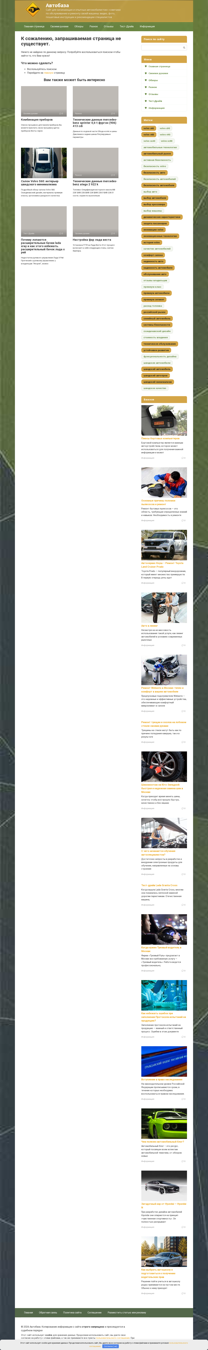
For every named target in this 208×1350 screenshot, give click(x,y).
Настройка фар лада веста (92, 239)
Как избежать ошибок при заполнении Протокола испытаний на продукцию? (163, 1017)
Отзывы (109, 26)
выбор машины (153, 210)
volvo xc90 (167, 140)
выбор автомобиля (155, 197)
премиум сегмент (154, 299)
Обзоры (78, 26)
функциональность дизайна (160, 356)
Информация (147, 26)
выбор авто (150, 191)
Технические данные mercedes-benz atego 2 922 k (95, 182)
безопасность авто (154, 172)
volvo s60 (149, 128)
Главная (28, 1312)
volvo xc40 (149, 140)
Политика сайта (72, 1312)
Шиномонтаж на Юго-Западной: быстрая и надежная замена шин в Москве (162, 788)
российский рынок (155, 312)
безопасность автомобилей (160, 179)
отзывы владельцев (155, 280)
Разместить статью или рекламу (127, 1312)
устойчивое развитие (156, 350)
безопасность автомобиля (159, 185)
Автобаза (57, 5)
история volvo (152, 242)
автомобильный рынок (157, 153)
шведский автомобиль (157, 369)
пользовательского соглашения (113, 1338)
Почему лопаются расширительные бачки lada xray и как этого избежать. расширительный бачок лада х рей (43, 246)
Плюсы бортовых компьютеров (160, 438)
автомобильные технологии (160, 147)
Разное (94, 26)
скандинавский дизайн (157, 331)
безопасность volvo (155, 166)
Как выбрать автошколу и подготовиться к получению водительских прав (158, 1273)
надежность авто (153, 261)
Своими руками (59, 26)
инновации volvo (153, 229)
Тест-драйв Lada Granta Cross (159, 885)
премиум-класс (152, 286)
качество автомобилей (157, 248)
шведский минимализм (158, 381)
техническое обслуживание (160, 343)
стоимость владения (156, 337)
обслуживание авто (155, 274)
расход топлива (153, 305)
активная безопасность (157, 160)
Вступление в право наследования (161, 1079)
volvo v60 (149, 134)
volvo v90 (165, 134)
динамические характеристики (162, 217)
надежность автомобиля (158, 267)
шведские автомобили (157, 362)
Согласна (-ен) (110, 1346)
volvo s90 (165, 128)
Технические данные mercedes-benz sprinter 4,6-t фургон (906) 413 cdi (95, 123)
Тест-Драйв (127, 26)
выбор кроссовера (154, 204)
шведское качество (155, 388)
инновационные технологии (160, 236)
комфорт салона (153, 255)
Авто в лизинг (149, 625)
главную (48, 72)
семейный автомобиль (157, 318)
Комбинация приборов (37, 119)
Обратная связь (48, 1312)
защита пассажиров (155, 223)
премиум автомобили (156, 293)
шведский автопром (156, 375)
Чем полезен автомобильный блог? (162, 1141)
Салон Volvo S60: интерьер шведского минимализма (39, 182)
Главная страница (34, 26)
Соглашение (95, 1312)
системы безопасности (157, 324)
